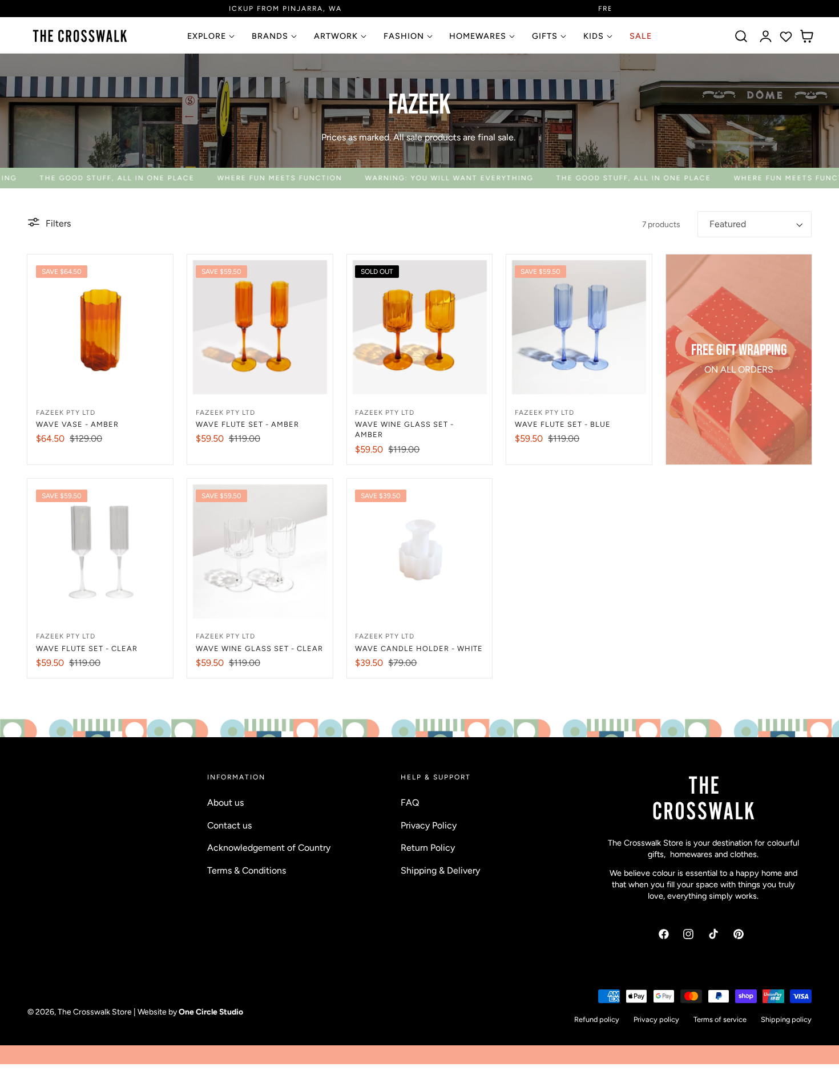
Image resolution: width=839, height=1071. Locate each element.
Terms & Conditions (246, 869)
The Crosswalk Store (95, 1011)
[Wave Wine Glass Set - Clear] (260, 551)
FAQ (410, 802)
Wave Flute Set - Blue (563, 424)
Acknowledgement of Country (268, 847)
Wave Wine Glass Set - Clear (259, 648)
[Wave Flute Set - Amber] (260, 327)
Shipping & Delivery (440, 869)
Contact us (229, 824)
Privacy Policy (429, 824)
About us (225, 802)
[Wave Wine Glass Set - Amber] (420, 327)
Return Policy (428, 847)
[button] (741, 36)
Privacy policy (656, 1020)
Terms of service (720, 1020)
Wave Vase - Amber (77, 424)
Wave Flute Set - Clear (87, 648)
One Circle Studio (211, 1011)
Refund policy (596, 1020)
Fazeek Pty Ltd (65, 413)
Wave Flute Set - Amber (247, 424)
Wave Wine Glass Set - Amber (404, 429)
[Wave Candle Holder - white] (420, 551)
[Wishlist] (786, 36)
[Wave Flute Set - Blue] (579, 327)
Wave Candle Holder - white (419, 648)
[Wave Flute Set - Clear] (100, 551)
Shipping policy (786, 1020)
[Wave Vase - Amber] (100, 327)
